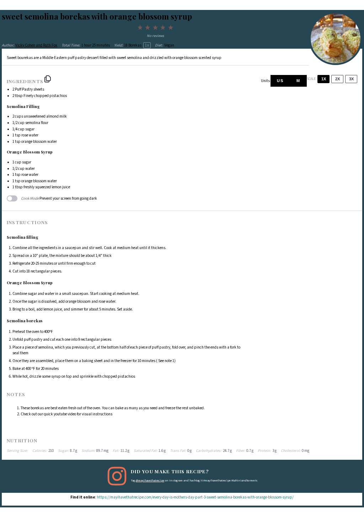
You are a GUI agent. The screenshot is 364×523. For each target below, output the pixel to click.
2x (337, 79)
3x (351, 79)
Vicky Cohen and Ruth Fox (36, 45)
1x (323, 79)
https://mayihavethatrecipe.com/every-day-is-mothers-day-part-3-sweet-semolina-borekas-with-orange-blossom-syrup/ (195, 497)
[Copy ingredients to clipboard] (47, 79)
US (280, 81)
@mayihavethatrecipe (150, 480)
